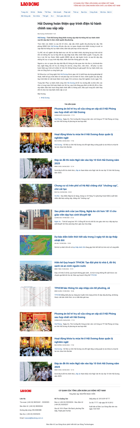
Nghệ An (57, 222)
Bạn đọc (84, 12)
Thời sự (76, 12)
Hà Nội (56, 196)
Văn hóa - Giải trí (106, 12)
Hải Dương (41, 38)
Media (40, 12)
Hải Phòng (58, 119)
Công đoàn (93, 12)
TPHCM (94, 275)
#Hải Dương (45, 98)
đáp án (78, 170)
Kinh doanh (57, 12)
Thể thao (48, 12)
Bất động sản (26, 16)
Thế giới (45, 16)
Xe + (52, 16)
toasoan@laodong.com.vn (33, 418)
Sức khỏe (36, 16)
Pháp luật (67, 12)
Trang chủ (24, 12)
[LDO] (36, 117)
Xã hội (33, 12)
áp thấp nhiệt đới (79, 247)
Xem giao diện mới (63, 16)
